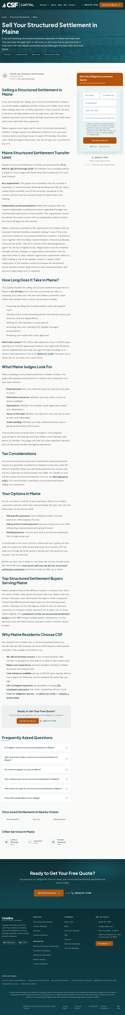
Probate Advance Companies (81, 980)
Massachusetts (60, 819)
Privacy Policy (94, 134)
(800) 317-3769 (91, 5)
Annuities (37, 931)
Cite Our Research (71, 948)
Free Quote (103, 943)
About (53, 5)
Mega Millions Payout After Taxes (105, 980)
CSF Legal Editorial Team (26, 79)
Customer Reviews (71, 931)
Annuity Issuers (39, 959)
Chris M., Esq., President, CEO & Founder (27, 74)
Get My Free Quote (28, 721)
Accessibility (93, 1006)
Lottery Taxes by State (28, 984)
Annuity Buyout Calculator (60, 980)
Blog (60, 5)
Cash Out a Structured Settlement (14, 980)
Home (4, 17)
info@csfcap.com (106, 926)
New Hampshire (13, 819)
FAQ (65, 5)
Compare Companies (41, 951)
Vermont (36, 819)
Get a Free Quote (109, 5)
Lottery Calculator (40, 964)
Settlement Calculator (42, 955)
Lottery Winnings (40, 926)
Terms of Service (108, 133)
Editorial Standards (72, 944)
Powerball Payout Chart (10, 984)
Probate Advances (40, 935)
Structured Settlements (19, 17)
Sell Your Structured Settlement (46, 946)
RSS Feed (118, 1007)
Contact (71, 5)
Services (43, 5)
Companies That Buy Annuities (38, 980)
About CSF (68, 922)
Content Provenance (105, 1007)
